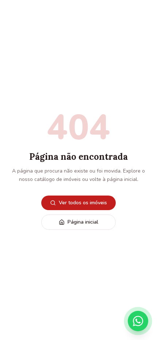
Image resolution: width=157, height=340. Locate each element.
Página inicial (83, 222)
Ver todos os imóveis (83, 202)
